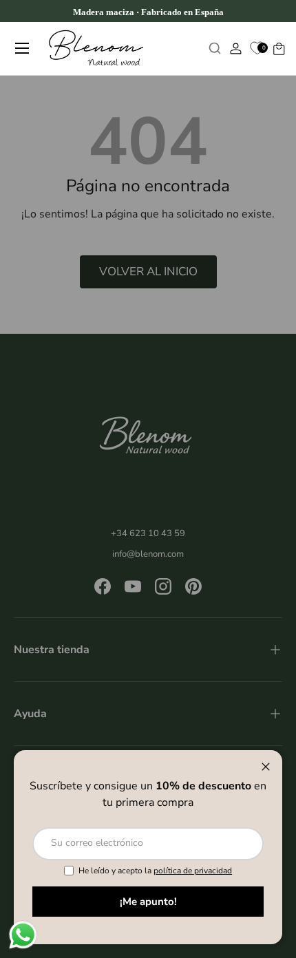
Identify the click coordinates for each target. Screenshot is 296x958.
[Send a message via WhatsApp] (23, 935)
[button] (278, 48)
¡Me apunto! (148, 901)
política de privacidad (193, 870)
